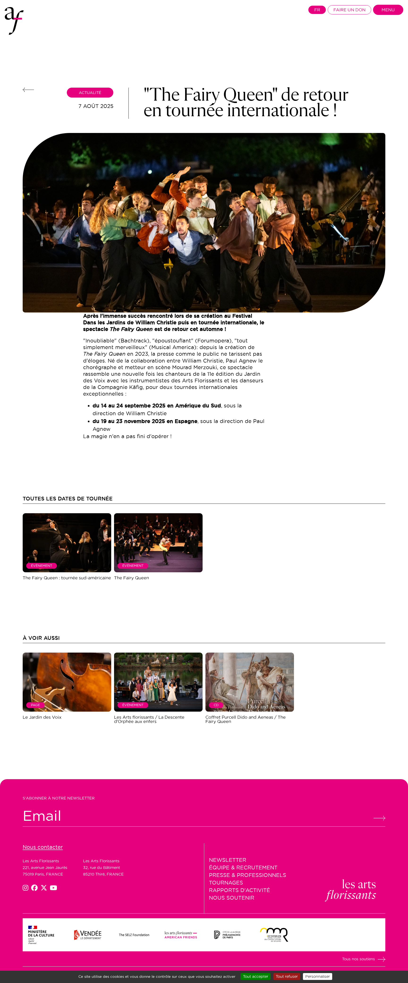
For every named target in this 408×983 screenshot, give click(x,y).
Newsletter (227, 860)
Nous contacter (43, 847)
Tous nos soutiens (358, 959)
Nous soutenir (231, 898)
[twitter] (45, 888)
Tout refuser (287, 976)
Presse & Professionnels (247, 875)
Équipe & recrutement (243, 867)
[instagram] (27, 888)
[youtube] (53, 888)
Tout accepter (255, 976)
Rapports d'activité (239, 890)
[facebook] (36, 888)
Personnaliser (317, 976)
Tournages (226, 882)
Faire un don (349, 10)
